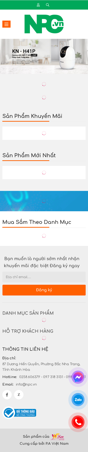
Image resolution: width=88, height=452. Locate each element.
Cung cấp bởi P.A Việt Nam (44, 444)
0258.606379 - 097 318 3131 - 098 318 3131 (52, 377)
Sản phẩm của (36, 437)
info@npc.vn (26, 384)
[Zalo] (18, 394)
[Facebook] (7, 394)
